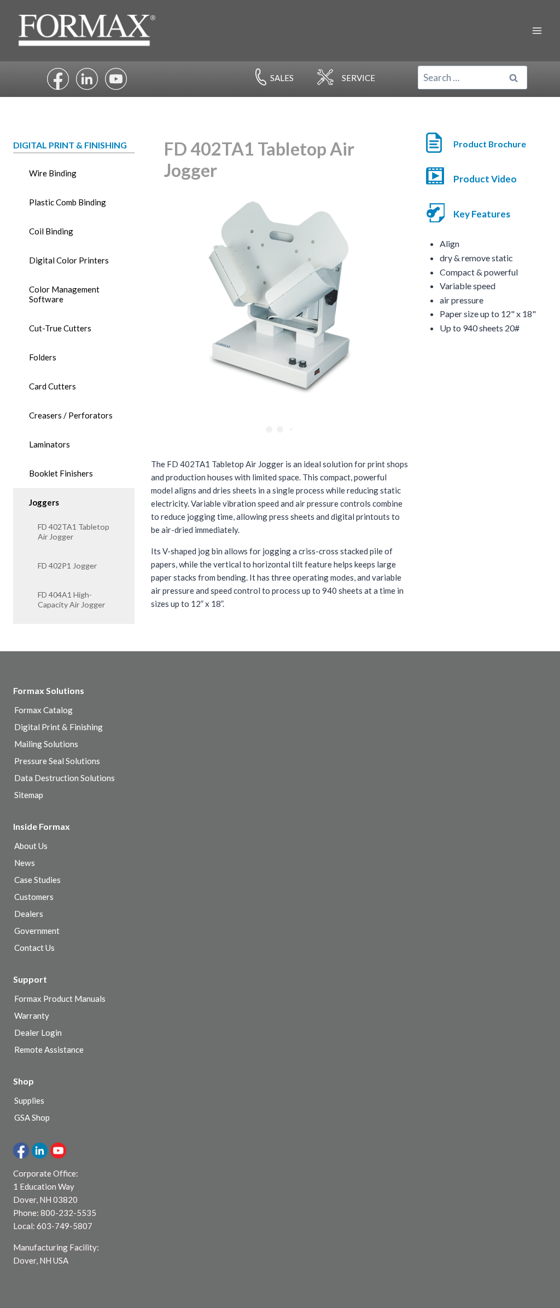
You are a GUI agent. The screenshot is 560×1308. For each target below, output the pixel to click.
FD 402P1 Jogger (67, 565)
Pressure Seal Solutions (57, 761)
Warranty (31, 1015)
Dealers (28, 914)
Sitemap (28, 795)
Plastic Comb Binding (67, 202)
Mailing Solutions (46, 744)
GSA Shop (32, 1117)
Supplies (29, 1100)
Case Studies (37, 880)
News (24, 863)
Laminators (49, 444)
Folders (42, 357)
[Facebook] (21, 1150)
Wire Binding (53, 173)
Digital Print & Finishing (58, 727)
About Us (31, 846)
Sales (282, 78)
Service (358, 78)
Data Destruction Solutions (64, 778)
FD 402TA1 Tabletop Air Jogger (73, 531)
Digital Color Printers (69, 260)
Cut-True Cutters (60, 328)
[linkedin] (40, 1150)
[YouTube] (58, 1150)
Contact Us (34, 948)
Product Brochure (489, 144)
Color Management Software (64, 294)
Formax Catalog (43, 710)
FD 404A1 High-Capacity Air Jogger (71, 599)
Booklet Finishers (61, 473)
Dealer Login (38, 1032)
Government (37, 931)
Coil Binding (51, 231)
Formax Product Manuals (60, 998)
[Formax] (91, 30)
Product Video (485, 179)
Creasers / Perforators (71, 415)
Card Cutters (52, 386)
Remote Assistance (49, 1049)
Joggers (44, 502)
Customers (34, 897)
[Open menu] (537, 30)
